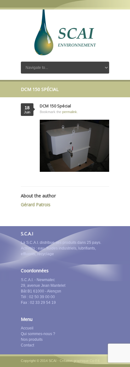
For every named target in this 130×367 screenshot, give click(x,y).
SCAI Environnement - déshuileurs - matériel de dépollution (65, 32)
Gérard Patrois (35, 205)
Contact (27, 345)
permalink (69, 112)
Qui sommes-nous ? (38, 334)
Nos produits (32, 339)
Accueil (27, 328)
